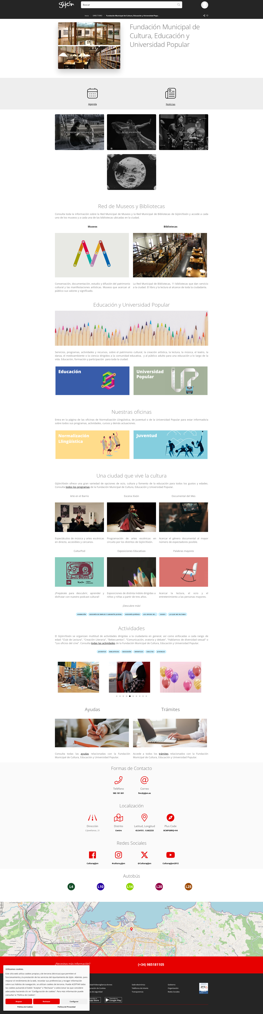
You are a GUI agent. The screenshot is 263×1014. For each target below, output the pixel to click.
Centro (118, 830)
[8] (139, 696)
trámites (163, 753)
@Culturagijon (144, 863)
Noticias (170, 104)
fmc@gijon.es (144, 793)
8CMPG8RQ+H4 (170, 830)
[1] (116, 696)
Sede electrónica (138, 984)
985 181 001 (118, 793)
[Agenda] (92, 93)
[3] (123, 696)
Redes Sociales (174, 991)
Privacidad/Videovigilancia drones (98, 984)
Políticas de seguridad (93, 991)
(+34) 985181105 (151, 964)
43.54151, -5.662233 (144, 830)
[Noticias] (170, 93)
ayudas (85, 753)
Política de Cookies (25, 1007)
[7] (136, 696)
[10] (146, 696)
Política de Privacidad (66, 1007)
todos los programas (78, 487)
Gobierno (171, 984)
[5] (130, 696)
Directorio (97, 15)
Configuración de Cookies (95, 988)
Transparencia (137, 991)
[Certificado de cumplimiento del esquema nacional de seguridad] (203, 988)
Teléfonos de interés (140, 988)
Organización (173, 988)
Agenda (92, 104)
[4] (126, 696)
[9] (143, 696)
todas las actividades (103, 643)
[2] (120, 696)
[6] (133, 696)
